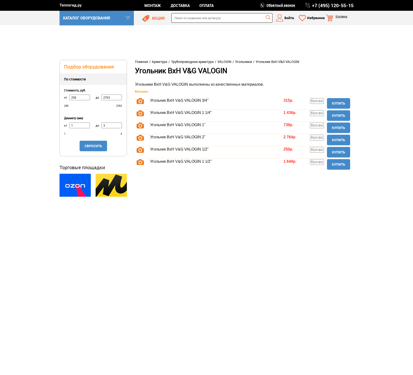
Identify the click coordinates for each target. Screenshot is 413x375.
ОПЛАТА (206, 5)
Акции (158, 18)
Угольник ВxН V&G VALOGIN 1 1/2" (181, 161)
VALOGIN (224, 62)
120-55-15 (332, 5)
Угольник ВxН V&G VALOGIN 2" (178, 137)
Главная (141, 62)
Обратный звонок (280, 5)
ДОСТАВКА (180, 5)
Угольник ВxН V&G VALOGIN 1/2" (179, 149)
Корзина (341, 16)
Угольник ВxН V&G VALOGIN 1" (178, 125)
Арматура (159, 62)
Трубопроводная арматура (192, 62)
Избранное (316, 18)
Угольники (243, 62)
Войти (289, 18)
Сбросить (93, 146)
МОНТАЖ (152, 5)
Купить (338, 103)
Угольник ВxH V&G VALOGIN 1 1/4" (181, 113)
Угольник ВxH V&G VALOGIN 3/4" (179, 100)
